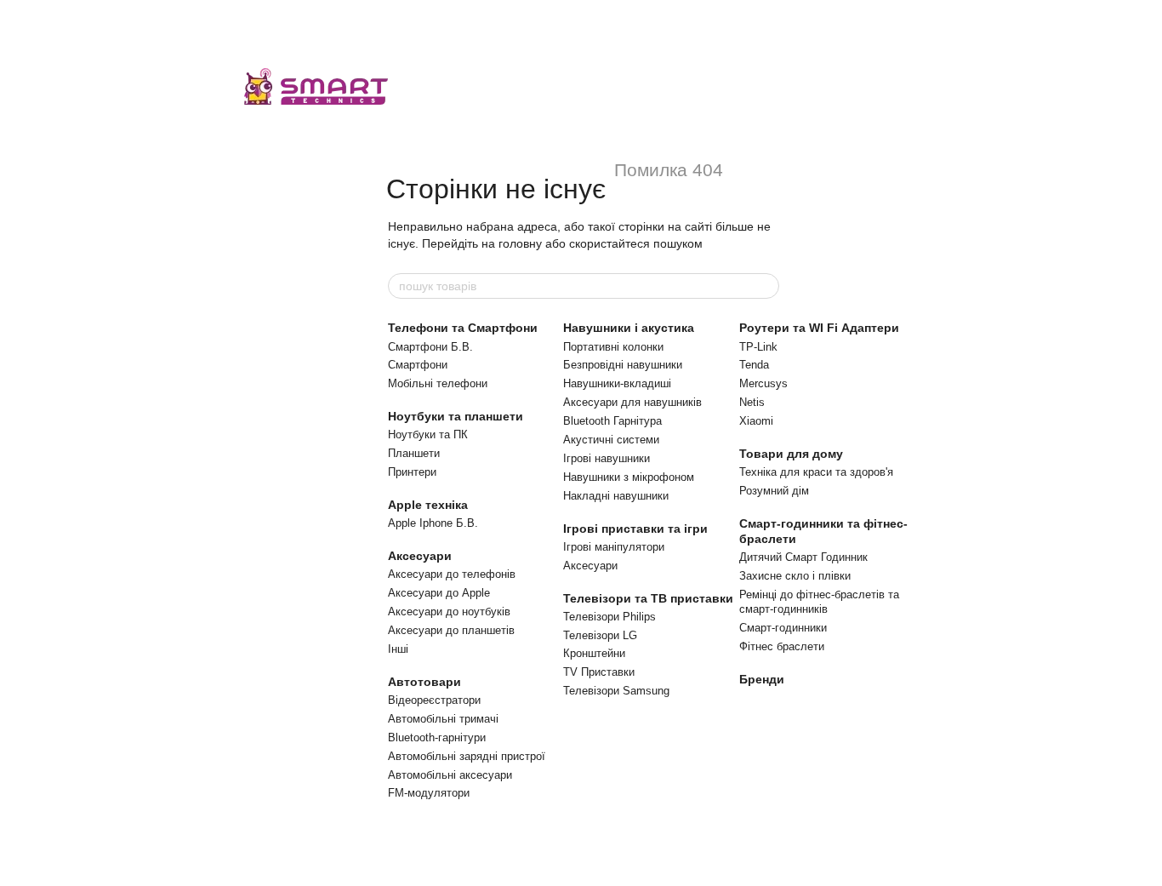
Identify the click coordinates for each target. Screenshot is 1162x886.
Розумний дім (774, 490)
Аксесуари (420, 556)
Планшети (414, 453)
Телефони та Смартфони (463, 327)
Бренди (761, 679)
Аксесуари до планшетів (451, 630)
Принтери (412, 472)
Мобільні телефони (437, 383)
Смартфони (417, 364)
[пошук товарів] (765, 286)
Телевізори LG (600, 635)
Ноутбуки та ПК (428, 434)
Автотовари (424, 682)
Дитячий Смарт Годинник (803, 557)
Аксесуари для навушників (632, 402)
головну (520, 243)
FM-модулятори (429, 792)
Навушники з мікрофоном (628, 477)
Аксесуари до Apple (439, 592)
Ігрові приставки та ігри (635, 528)
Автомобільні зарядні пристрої (466, 756)
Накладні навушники (616, 495)
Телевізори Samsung (616, 690)
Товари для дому (791, 453)
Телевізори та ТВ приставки (648, 598)
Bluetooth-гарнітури (437, 737)
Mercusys (763, 383)
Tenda (754, 364)
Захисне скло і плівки (795, 575)
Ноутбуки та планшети (455, 416)
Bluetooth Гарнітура (612, 420)
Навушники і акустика (628, 327)
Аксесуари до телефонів (451, 574)
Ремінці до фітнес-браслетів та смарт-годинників (819, 601)
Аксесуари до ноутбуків (449, 611)
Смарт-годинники (783, 627)
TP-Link (758, 346)
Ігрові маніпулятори (613, 546)
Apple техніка (428, 505)
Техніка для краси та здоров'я (816, 472)
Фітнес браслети (781, 646)
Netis (752, 402)
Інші (398, 649)
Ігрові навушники (606, 458)
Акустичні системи (611, 439)
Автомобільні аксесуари (450, 775)
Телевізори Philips (609, 616)
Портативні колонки (613, 346)
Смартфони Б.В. (430, 346)
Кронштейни (594, 653)
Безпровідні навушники (622, 364)
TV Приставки (599, 672)
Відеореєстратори (434, 700)
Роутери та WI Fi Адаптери (819, 327)
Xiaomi (756, 420)
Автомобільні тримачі (443, 718)
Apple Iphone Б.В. (433, 523)
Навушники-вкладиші (617, 383)
